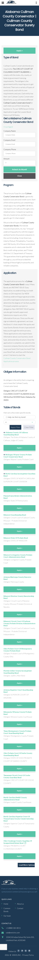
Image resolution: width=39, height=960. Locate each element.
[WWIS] (11, 2)
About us (20, 904)
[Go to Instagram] (29, 950)
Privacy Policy (28, 955)
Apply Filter (15, 427)
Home (6, 904)
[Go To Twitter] (22, 950)
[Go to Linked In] (25, 950)
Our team (7, 916)
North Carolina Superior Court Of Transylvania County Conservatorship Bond (19, 819)
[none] (2, 2)
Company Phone (10, 149)
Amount (7, 159)
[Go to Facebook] (18, 950)
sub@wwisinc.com (13, 932)
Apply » (19, 51)
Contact (20, 908)
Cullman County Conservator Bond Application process (17, 359)
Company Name (10, 131)
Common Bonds (7, 910)
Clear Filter (29, 427)
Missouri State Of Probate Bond (16, 538)
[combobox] (20, 422)
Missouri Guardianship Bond (15, 515)
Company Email (9, 140)
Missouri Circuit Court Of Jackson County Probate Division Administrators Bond (19, 623)
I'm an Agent (8, 127)
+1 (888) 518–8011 (13, 928)
